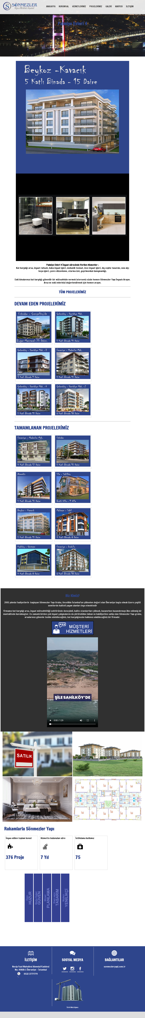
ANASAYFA (50, 6)
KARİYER (119, 6)
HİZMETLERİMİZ (79, 6)
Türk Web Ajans (72, 1007)
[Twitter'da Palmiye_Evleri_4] (65, 971)
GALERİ (108, 6)
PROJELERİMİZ (95, 6)
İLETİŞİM (130, 6)
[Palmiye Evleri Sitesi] (72, 328)
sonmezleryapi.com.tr (114, 966)
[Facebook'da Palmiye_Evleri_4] (80, 971)
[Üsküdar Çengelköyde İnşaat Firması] (33, 328)
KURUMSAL (64, 6)
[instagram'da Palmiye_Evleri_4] (72, 971)
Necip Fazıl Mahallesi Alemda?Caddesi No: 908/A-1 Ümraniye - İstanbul (30, 968)
